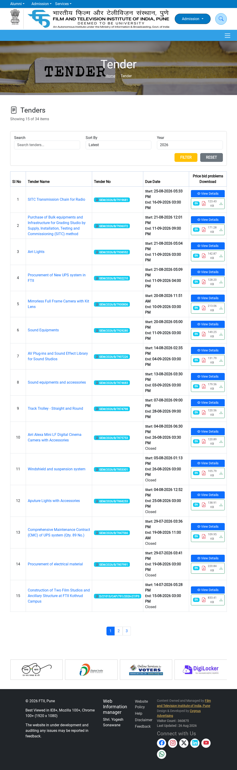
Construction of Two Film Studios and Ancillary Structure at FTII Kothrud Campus (59, 596)
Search (19, 138)
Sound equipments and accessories (57, 382)
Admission (40, 4)
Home (110, 76)
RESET (211, 157)
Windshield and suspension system (56, 469)
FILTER (186, 157)
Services (62, 4)
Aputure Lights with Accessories (54, 501)
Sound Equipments (43, 330)
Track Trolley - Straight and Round (55, 408)
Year (160, 138)
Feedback (143, 726)
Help (138, 713)
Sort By (91, 138)
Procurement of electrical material (55, 564)
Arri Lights (36, 251)
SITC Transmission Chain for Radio (56, 199)
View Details (209, 193)
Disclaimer (143, 720)
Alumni (16, 4)
